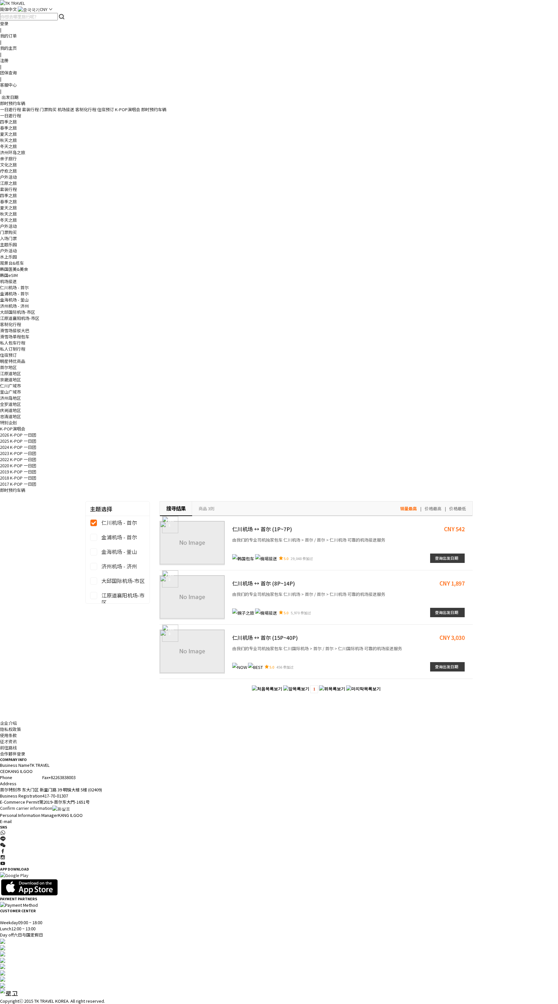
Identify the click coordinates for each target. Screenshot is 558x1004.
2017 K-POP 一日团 (18, 484)
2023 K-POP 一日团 (18, 453)
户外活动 (8, 177)
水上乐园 (8, 257)
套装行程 (30, 109)
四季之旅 (8, 122)
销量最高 (408, 508)
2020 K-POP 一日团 (18, 465)
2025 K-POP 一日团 (18, 441)
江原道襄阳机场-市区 (19, 318)
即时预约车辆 (12, 103)
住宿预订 (105, 109)
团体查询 (8, 72)
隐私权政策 (10, 729)
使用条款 (8, 735)
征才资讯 (8, 741)
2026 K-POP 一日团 (18, 435)
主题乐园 (8, 244)
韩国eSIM (9, 275)
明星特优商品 (12, 361)
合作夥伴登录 (12, 754)
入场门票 (8, 238)
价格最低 (457, 508)
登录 (4, 23)
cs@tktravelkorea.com (34, 821)
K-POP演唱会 (127, 109)
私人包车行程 (12, 343)
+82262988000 (25, 777)
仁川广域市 (10, 386)
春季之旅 (8, 128)
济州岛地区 (10, 398)
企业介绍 (8, 723)
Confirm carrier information (26, 808)
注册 (4, 60)
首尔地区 (8, 367)
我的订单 (8, 36)
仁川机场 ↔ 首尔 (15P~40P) (265, 637)
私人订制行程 (12, 349)
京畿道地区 (10, 379)
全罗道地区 (10, 404)
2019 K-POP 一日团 (18, 472)
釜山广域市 (10, 392)
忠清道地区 (10, 416)
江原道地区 (10, 373)
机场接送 (65, 109)
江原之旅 (8, 183)
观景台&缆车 (12, 263)
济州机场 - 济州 (14, 306)
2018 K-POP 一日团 (18, 478)
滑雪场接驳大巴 (14, 330)
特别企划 (8, 422)
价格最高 (433, 508)
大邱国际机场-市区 (17, 312)
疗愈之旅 (8, 171)
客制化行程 (85, 109)
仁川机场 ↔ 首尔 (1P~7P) (262, 529)
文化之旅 (8, 165)
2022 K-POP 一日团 (18, 459)
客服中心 (8, 85)
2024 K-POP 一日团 (18, 447)
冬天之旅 (8, 146)
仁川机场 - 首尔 (14, 287)
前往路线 (8, 748)
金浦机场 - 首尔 (14, 294)
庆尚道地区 (10, 410)
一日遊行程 (10, 109)
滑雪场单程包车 (14, 336)
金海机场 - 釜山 (14, 300)
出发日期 (10, 97)
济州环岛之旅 (12, 152)
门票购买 (48, 109)
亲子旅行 (8, 158)
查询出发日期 (446, 558)
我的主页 (8, 48)
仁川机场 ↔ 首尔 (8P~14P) (263, 583)
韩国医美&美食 (14, 269)
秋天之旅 (8, 140)
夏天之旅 (8, 134)
